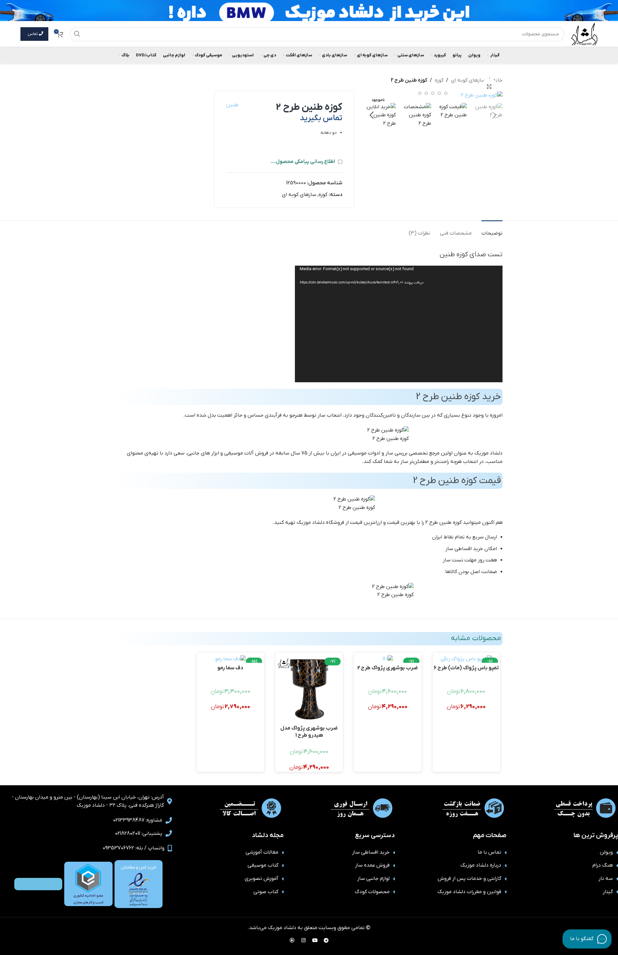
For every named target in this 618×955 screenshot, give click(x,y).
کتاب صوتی (265, 892)
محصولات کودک (372, 892)
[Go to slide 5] (426, 93)
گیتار (608, 892)
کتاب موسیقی (263, 865)
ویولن (606, 852)
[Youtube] (315, 940)
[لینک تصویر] (139, 883)
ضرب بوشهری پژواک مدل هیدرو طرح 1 (309, 731)
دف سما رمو (230, 668)
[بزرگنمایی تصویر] (489, 86)
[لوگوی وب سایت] (584, 33)
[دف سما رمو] (230, 659)
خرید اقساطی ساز (371, 852)
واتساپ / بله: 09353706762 (133, 848)
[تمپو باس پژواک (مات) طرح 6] (466, 659)
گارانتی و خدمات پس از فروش (469, 878)
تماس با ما (489, 852)
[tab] (492, 230)
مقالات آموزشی (262, 852)
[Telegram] (326, 940)
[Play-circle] (292, 940)
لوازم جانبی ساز (373, 878)
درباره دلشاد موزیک (480, 865)
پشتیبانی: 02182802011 (138, 833)
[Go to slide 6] (419, 93)
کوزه (439, 80)
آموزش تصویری (261, 878)
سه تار (606, 878)
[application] (399, 324)
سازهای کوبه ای (468, 80)
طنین (232, 105)
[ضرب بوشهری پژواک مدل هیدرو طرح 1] (309, 689)
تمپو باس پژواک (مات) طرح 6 (466, 668)
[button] (494, 115)
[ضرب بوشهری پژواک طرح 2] (387, 659)
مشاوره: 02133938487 (137, 820)
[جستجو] (77, 34)
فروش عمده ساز (372, 865)
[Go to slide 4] (432, 93)
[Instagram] (303, 940)
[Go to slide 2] (445, 93)
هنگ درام (602, 865)
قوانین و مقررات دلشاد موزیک (469, 892)
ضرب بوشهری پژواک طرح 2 (387, 668)
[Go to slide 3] (439, 93)
